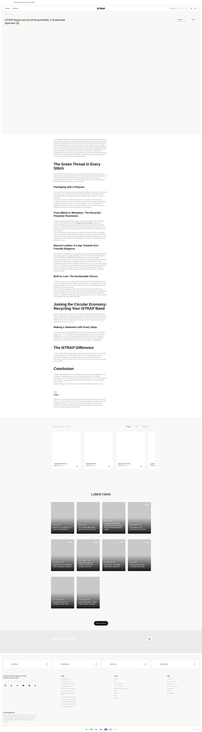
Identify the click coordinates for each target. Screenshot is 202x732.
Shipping (116, 690)
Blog (115, 681)
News (11, 14)
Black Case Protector (124, 463)
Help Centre (170, 679)
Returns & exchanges (172, 686)
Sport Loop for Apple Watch (68, 690)
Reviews (116, 693)
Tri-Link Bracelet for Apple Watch (69, 704)
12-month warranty (118, 686)
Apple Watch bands (66, 679)
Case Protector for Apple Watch (69, 699)
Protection (15, 8)
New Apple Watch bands (67, 686)
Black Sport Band (91, 463)
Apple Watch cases (65, 681)
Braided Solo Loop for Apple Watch (68, 693)
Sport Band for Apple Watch (68, 688)
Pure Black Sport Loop (60, 463)
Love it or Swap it (118, 683)
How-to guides (170, 688)
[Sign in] (191, 8)
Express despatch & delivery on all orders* (24, 2)
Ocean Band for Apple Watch (68, 701)
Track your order (171, 681)
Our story (116, 679)
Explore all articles (101, 623)
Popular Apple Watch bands (68, 683)
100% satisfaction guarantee (121, 688)
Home (6, 14)
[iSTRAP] (101, 8)
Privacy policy (170, 693)
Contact (169, 690)
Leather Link (72, 256)
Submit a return (171, 683)
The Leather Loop (59, 256)
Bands (7, 8)
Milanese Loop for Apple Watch (68, 697)
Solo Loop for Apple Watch (67, 706)
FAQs (115, 695)
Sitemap (116, 698)
